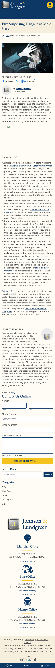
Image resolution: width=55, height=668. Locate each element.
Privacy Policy (43, 639)
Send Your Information (25, 461)
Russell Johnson (23, 88)
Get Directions (26, 561)
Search (48, 474)
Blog (7, 36)
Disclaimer (29, 639)
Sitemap (27, 642)
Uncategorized (8, 499)
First (4, 410)
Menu (49, 6)
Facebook (7, 81)
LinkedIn (28, 81)
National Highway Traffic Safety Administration (31, 165)
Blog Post (6, 491)
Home (4, 495)
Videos (5, 504)
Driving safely (8, 291)
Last (30, 410)
